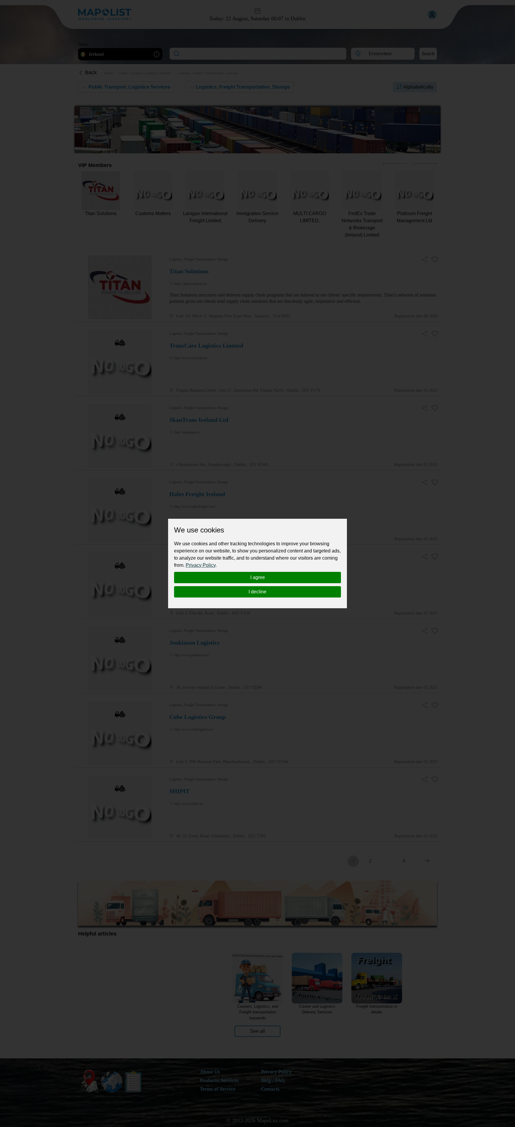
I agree (257, 577)
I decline (257, 591)
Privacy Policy (200, 565)
